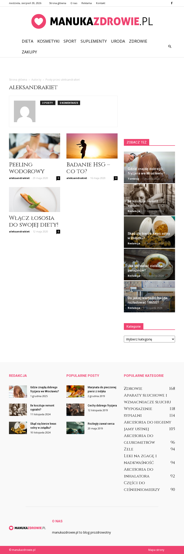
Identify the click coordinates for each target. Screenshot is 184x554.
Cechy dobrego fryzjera (102, 405)
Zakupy (29, 52)
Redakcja (134, 211)
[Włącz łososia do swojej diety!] (34, 199)
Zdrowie (138, 41)
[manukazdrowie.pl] (92, 21)
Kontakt (100, 3)
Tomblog (133, 178)
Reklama (86, 3)
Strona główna (57, 3)
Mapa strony (156, 550)
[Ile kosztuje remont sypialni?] (18, 410)
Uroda (118, 41)
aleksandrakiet (19, 178)
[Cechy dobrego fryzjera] (75, 410)
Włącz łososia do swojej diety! (33, 221)
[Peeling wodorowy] (34, 146)
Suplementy (94, 41)
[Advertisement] (92, 67)
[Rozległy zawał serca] (75, 428)
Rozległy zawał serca (101, 423)
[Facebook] (171, 3)
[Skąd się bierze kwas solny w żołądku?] (18, 428)
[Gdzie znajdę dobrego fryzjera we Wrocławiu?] (18, 391)
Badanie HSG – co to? (88, 168)
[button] (169, 46)
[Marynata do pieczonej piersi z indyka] (75, 391)
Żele (128, 449)
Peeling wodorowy (27, 168)
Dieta (27, 41)
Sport (70, 41)
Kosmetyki (48, 41)
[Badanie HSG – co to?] (92, 146)
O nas (73, 3)
